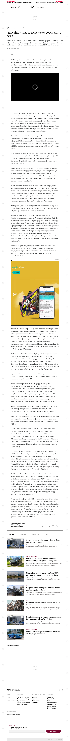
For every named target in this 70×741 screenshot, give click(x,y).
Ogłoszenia (35, 699)
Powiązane (10, 534)
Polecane (23, 534)
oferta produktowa (34, 719)
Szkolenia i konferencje (13, 714)
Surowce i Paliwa (21, 28)
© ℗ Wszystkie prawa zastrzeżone (21, 525)
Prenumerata (36, 701)
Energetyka (13, 28)
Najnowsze (35, 534)
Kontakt (9, 699)
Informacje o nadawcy (23, 702)
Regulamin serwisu (22, 701)
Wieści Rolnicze (51, 706)
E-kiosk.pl (50, 697)
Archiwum (35, 702)
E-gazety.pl (50, 699)
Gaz (28, 28)
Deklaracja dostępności (23, 704)
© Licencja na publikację (18, 523)
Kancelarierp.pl (51, 704)
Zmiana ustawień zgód (23, 699)
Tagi (46, 534)
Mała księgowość (52, 702)
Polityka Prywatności (23, 697)
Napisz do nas (11, 701)
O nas (8, 697)
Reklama (34, 697)
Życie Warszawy (52, 708)
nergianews (40, 7)
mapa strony (10, 719)
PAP (12, 54)
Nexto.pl (49, 701)
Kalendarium (21, 719)
